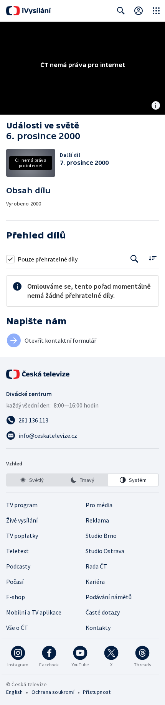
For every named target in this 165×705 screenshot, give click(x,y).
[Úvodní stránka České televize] (38, 374)
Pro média (99, 505)
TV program (22, 505)
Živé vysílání (22, 520)
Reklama (97, 520)
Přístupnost (97, 692)
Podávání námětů (109, 597)
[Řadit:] (152, 258)
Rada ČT (96, 566)
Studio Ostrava (105, 551)
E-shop (15, 597)
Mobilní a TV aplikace (33, 612)
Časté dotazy (103, 612)
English (14, 692)
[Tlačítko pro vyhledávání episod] (134, 259)
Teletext (17, 551)
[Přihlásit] (138, 10)
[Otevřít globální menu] (156, 10)
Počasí (14, 581)
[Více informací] (155, 106)
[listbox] (82, 479)
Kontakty (98, 627)
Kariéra (95, 581)
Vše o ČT (17, 627)
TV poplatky (22, 535)
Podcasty (18, 566)
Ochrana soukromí (52, 692)
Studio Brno (101, 535)
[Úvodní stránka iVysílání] (28, 10)
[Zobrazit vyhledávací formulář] (121, 10)
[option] (32, 480)
